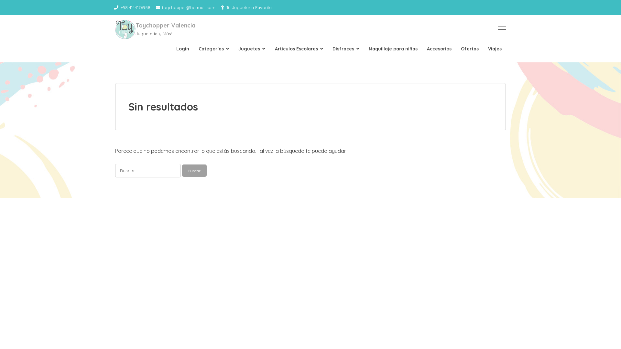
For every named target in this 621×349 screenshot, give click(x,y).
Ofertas (470, 49)
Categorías (211, 49)
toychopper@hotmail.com (188, 7)
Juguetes (249, 49)
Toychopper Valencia (165, 25)
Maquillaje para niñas (393, 49)
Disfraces (343, 49)
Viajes (495, 49)
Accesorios (439, 49)
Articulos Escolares (296, 49)
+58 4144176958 (135, 7)
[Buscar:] (148, 170)
